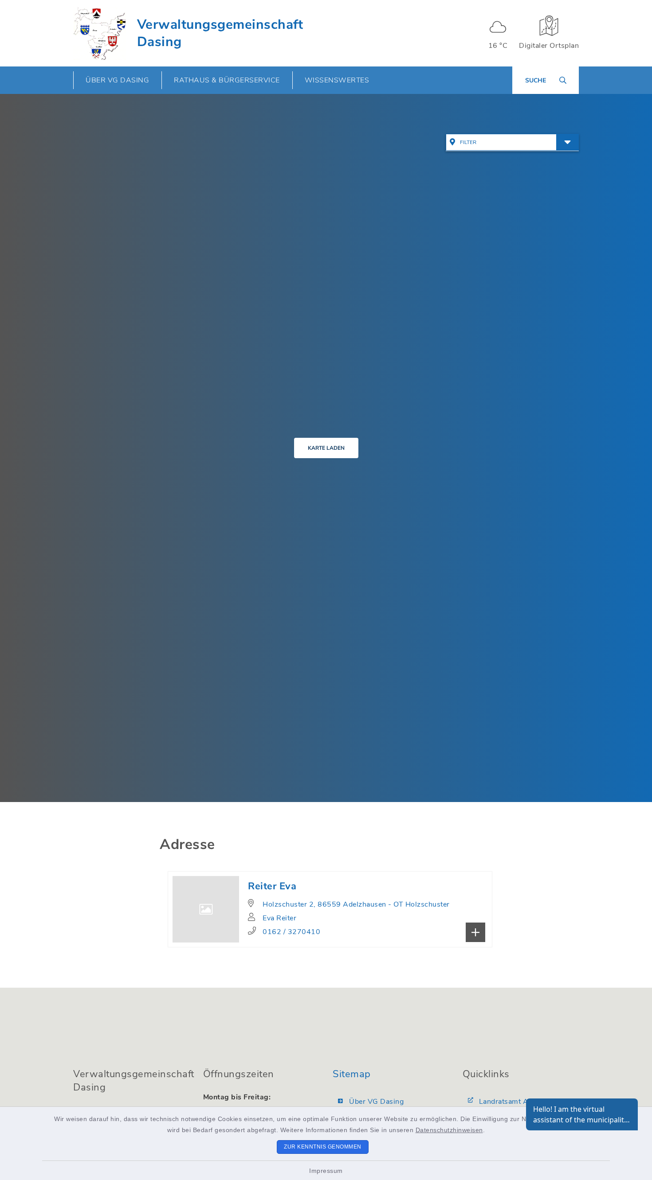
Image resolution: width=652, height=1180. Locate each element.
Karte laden (326, 448)
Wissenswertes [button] (337, 80)
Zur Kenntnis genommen (322, 1147)
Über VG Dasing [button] (117, 80)
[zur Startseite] (99, 33)
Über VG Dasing (376, 1101)
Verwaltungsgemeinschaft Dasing (220, 33)
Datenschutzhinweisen (449, 1129)
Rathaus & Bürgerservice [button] (227, 80)
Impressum (326, 1170)
